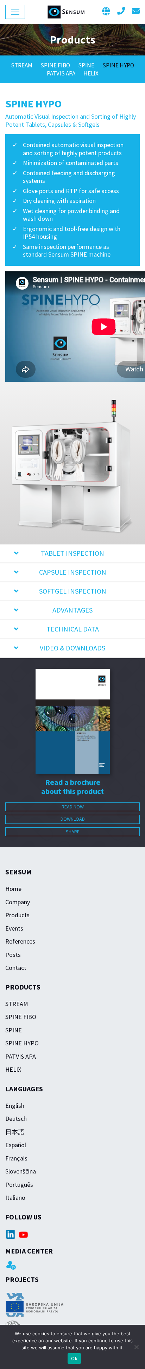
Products (17, 915)
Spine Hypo (118, 65)
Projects (22, 1279)
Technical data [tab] (72, 628)
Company (17, 902)
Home (13, 889)
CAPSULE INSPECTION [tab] (72, 572)
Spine (86, 65)
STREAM (22, 65)
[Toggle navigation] (15, 12)
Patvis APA (61, 73)
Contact (15, 968)
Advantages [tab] (72, 610)
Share (73, 831)
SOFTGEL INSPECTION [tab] (72, 591)
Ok (74, 1358)
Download (73, 819)
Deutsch (16, 1119)
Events (14, 928)
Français (16, 1158)
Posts (13, 955)
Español (15, 1145)
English (14, 1106)
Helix (91, 73)
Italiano (15, 1197)
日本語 (14, 1132)
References (20, 941)
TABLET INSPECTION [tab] (72, 553)
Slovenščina (20, 1171)
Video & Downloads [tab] (72, 647)
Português (19, 1184)
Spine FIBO (55, 65)
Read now (73, 806)
